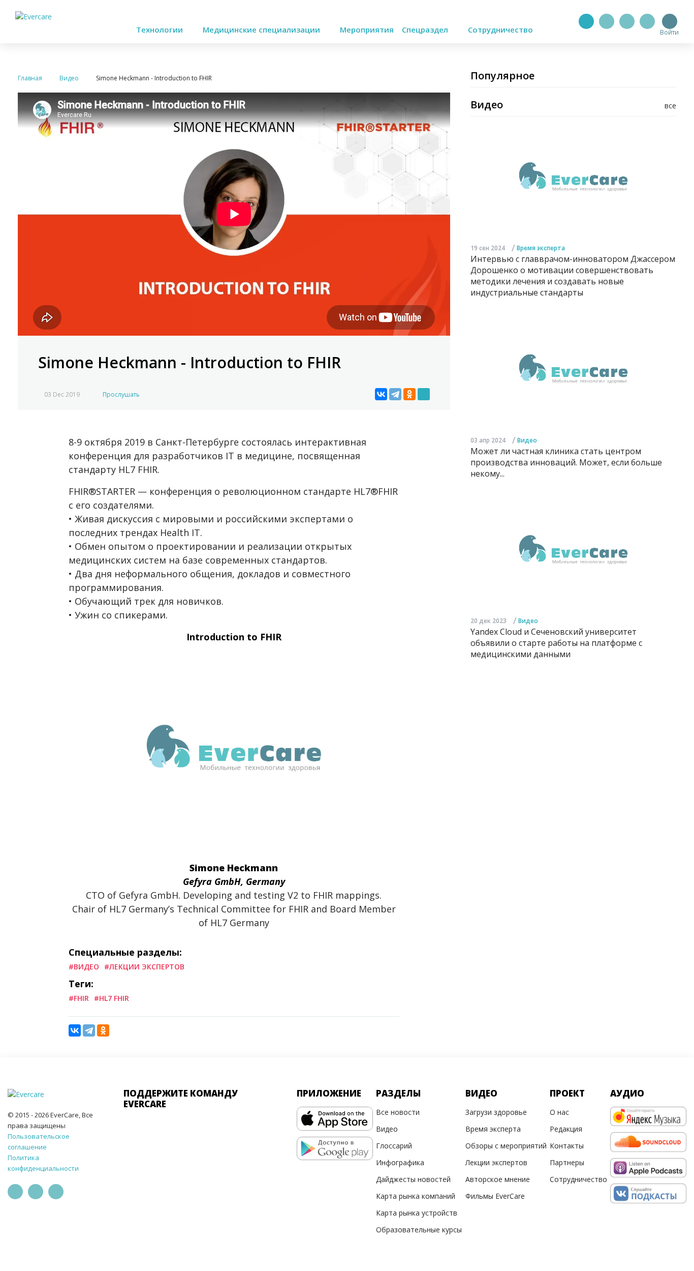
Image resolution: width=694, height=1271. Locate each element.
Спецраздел (426, 29)
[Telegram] (606, 21)
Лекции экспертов (496, 1162)
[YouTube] (647, 21)
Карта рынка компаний (415, 1196)
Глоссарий (394, 1145)
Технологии (160, 29)
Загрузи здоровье (496, 1112)
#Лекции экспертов (144, 966)
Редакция (566, 1129)
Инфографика (400, 1162)
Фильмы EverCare (495, 1196)
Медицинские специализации (262, 29)
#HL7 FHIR (111, 998)
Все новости (398, 1112)
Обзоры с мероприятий (506, 1145)
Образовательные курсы (419, 1229)
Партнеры (567, 1162)
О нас (559, 1112)
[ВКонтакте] (381, 394)
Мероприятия (367, 29)
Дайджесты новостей (413, 1179)
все (670, 105)
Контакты (567, 1145)
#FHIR (79, 998)
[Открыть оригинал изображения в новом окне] (424, 394)
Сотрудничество (500, 29)
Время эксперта (541, 248)
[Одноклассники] (409, 394)
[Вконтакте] (627, 21)
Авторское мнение (497, 1179)
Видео (527, 440)
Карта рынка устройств (416, 1213)
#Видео (84, 966)
